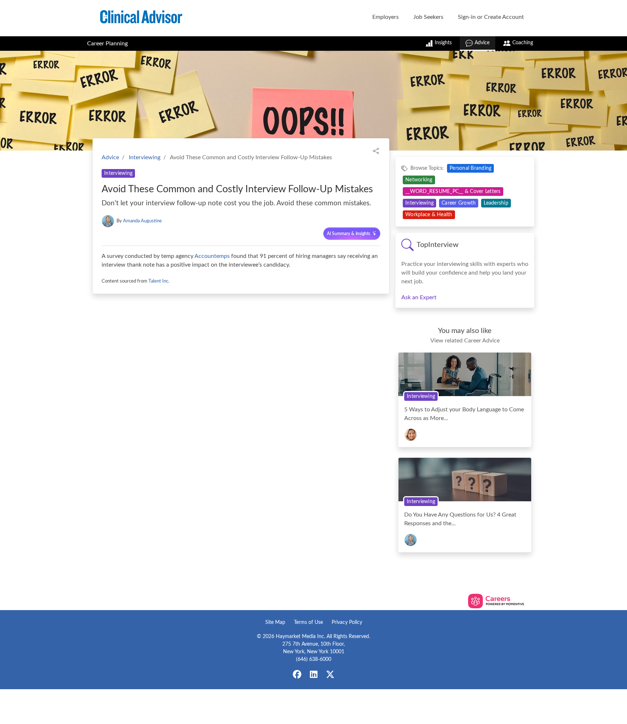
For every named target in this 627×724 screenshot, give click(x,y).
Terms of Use (308, 622)
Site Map (275, 622)
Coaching (522, 42)
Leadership (496, 203)
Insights (443, 42)
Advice (482, 42)
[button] (376, 150)
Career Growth (459, 203)
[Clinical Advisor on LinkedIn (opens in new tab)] (313, 675)
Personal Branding (470, 168)
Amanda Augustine (142, 221)
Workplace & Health (428, 214)
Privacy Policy (347, 622)
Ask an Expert (419, 297)
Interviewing (144, 157)
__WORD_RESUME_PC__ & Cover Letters (453, 191)
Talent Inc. (158, 281)
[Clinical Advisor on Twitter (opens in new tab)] (330, 675)
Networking (419, 179)
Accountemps (212, 256)
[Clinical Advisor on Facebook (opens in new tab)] (297, 675)
